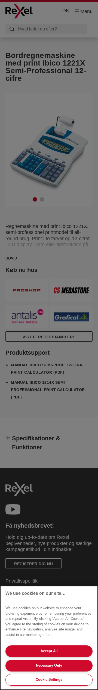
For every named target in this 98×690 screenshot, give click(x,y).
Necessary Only (49, 665)
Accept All (49, 651)
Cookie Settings (49, 679)
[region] (49, 638)
